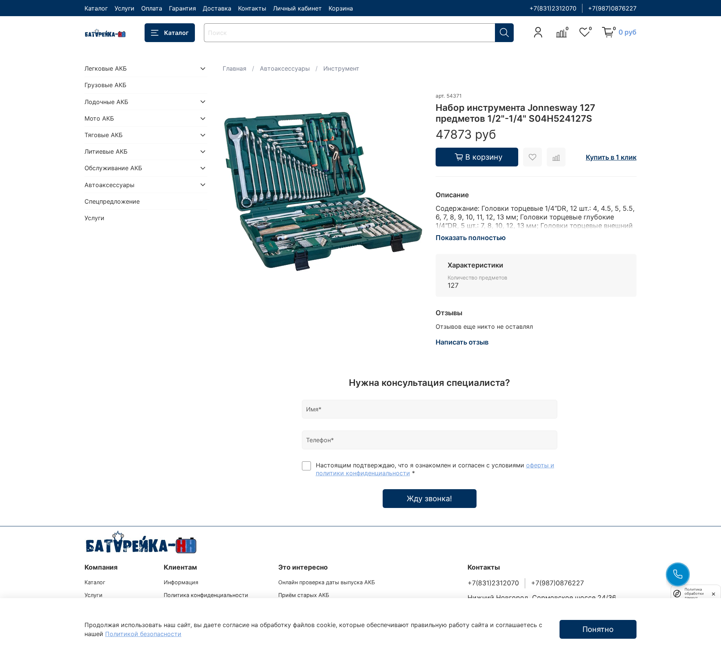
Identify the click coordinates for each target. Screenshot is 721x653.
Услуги (124, 8)
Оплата (151, 8)
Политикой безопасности (143, 634)
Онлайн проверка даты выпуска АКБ (326, 582)
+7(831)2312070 (552, 8)
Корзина (341, 8)
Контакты (252, 8)
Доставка (217, 8)
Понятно (598, 629)
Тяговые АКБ (103, 135)
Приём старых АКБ (303, 595)
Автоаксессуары (285, 68)
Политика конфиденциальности (206, 595)
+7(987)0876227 (612, 8)
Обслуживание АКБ (113, 168)
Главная (234, 68)
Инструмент (341, 68)
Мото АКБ (99, 118)
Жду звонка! (429, 498)
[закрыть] (713, 593)
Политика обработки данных (694, 593)
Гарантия (182, 8)
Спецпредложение (112, 201)
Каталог (96, 8)
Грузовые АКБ (105, 85)
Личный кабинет (297, 8)
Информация (181, 582)
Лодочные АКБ (106, 101)
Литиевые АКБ (106, 151)
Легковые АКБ (105, 68)
